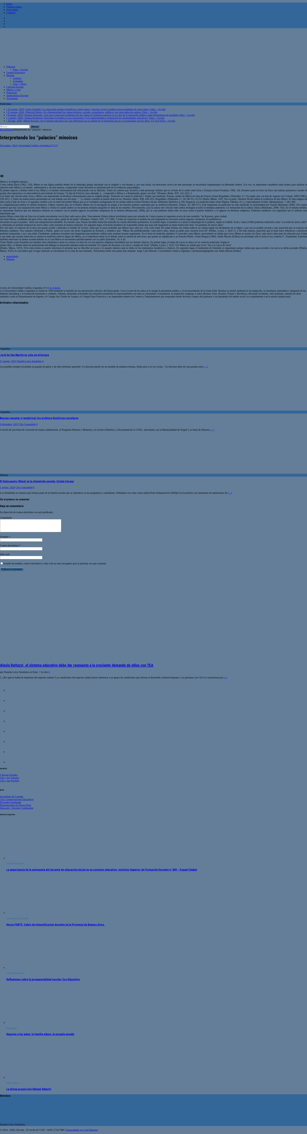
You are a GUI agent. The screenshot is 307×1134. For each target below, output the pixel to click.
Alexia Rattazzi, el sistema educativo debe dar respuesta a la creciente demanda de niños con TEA (76, 665)
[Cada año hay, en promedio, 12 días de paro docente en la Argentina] (12, 762)
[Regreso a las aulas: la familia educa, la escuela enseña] (32, 1022)
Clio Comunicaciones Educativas (16, 799)
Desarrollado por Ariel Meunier (82, 1130)
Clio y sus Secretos (9, 780)
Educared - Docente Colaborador (16, 808)
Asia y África (19, 84)
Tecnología (12, 98)
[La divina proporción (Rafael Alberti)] (32, 1077)
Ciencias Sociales (9, 775)
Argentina (18, 81)
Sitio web (5, 554)
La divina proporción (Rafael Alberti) (28, 1089)
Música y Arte (13, 89)
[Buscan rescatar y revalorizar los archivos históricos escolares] (26, 409)
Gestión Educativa (15, 72)
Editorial (10, 66)
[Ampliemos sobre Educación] (12, 710)
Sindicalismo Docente (17, 95)
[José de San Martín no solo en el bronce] (26, 345)
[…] (206, 366)
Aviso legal (12, 9)
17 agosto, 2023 (8, 361)
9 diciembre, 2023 (9, 424)
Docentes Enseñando (10, 802)
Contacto (11, 12)
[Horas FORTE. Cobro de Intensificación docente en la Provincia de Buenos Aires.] (32, 913)
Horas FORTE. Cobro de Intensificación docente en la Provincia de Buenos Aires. (55, 924)
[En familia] (12, 690)
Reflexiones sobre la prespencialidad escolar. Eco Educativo (43, 979)
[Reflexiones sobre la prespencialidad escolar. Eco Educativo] (32, 967)
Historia (10, 75)
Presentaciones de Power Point (15, 805)
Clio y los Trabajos (9, 777)
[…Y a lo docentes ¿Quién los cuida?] (12, 700)
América (17, 78)
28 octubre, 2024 (8, 145)
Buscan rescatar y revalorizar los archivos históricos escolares (39, 418)
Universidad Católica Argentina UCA (37, 145)
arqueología (12, 256)
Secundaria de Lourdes (11, 796)
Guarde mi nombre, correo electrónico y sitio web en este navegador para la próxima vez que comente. (54, 563)
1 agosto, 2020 (7, 487)
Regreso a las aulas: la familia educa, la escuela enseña (40, 1034)
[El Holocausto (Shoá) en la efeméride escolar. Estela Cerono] (26, 472)
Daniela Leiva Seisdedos (29, 361)
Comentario (6, 517)
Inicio (9, 4)
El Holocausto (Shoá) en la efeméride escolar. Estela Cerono (37, 481)
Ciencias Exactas (15, 87)
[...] (225, 677)
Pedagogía (11, 92)
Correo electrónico (9, 545)
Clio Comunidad (27, 424)
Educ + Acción (20, 69)
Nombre (4, 536)
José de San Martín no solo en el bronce (24, 355)
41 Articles (54, 288)
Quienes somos (14, 6)
